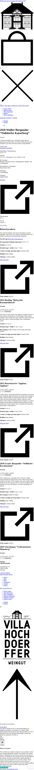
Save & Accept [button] (4, 767)
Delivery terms (7, 110)
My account (25, 105)
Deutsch (5, 121)
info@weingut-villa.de (6, 574)
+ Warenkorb (7, 311)
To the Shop (3, 727)
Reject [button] (1, 738)
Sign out (9, 588)
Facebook (8, 118)
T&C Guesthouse (8, 115)
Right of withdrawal (9, 596)
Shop (9, 105)
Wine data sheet (4, 260)
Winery (2, 105)
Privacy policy (7, 108)
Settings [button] (2, 739)
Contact (20, 105)
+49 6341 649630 (5, 573)
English (5, 122)
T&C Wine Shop (8, 111)
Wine (5, 105)
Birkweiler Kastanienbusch (15, 239)
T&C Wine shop (8, 593)
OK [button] (1, 736)
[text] (17, 142)
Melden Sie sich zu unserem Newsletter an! (12, 1)
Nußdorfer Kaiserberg (6, 148)
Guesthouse (14, 105)
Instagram (2, 118)
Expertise (2, 180)
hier (18, 731)
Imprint (5, 113)
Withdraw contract (8, 597)
